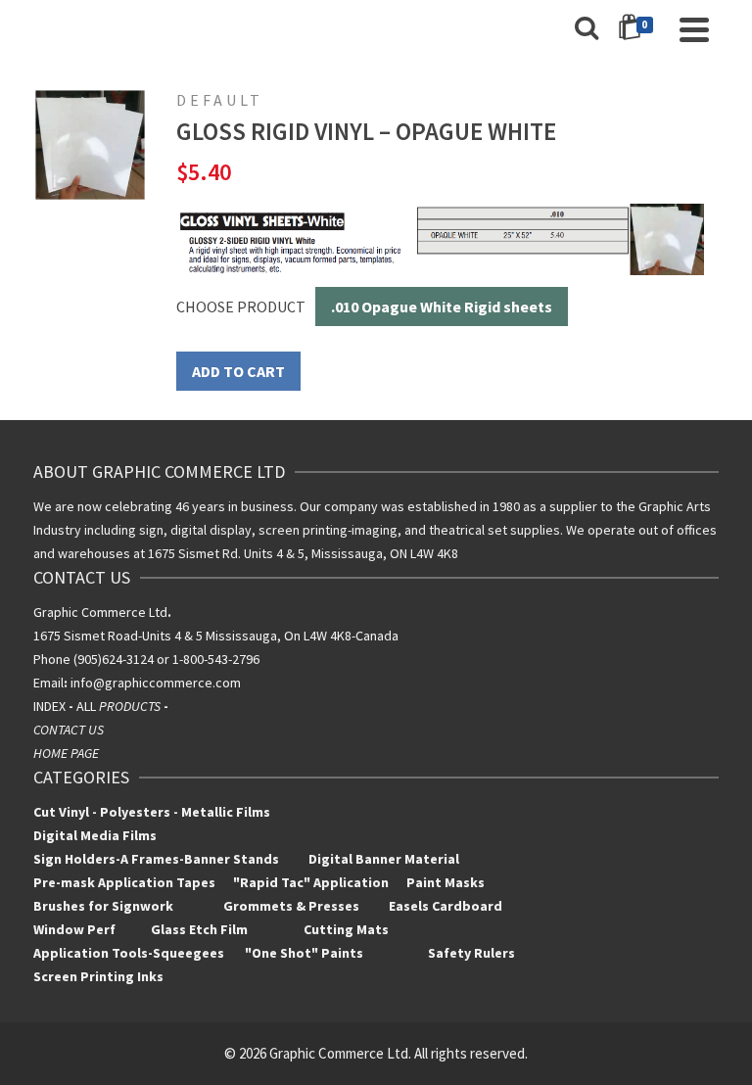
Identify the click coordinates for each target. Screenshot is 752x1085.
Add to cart (238, 371)
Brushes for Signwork (103, 906)
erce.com (213, 682)
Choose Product (241, 306)
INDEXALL (102, 706)
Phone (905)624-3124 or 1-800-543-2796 (146, 659)
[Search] (586, 29)
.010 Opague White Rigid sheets (441, 306)
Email (48, 682)
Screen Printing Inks (99, 976)
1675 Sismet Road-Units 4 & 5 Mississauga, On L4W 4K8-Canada (216, 635)
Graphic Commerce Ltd (102, 612)
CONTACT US (68, 729)
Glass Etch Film (199, 929)
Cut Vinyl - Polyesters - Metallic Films (151, 812)
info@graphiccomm (126, 682)
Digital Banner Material (383, 859)
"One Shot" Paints (305, 953)
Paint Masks (444, 882)
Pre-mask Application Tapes (124, 882)
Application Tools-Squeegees (139, 953)
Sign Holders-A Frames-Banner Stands (156, 859)
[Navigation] (694, 29)
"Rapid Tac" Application (312, 882)
